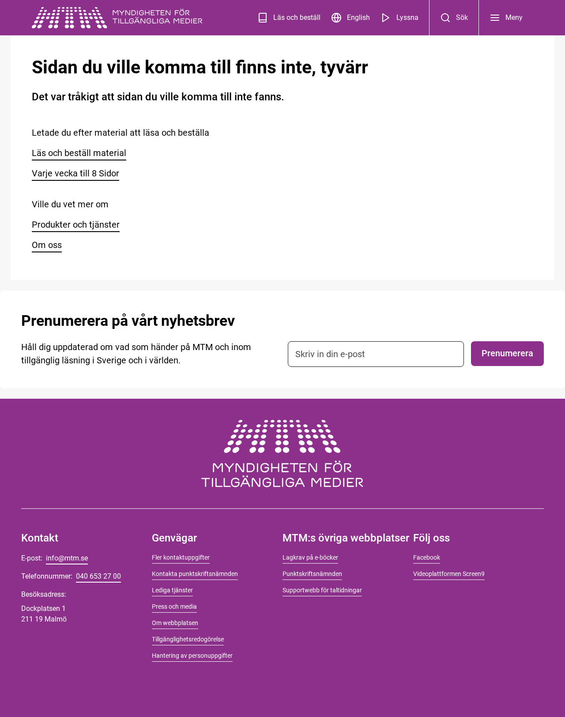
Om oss (47, 245)
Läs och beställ (296, 17)
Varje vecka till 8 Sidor (75, 173)
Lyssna (407, 17)
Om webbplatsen (175, 622)
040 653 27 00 (98, 576)
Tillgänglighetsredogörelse (188, 639)
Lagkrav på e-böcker (310, 557)
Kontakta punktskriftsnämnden (195, 573)
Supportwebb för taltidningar (322, 590)
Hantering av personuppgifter (192, 655)
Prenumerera (507, 353)
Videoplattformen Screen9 (449, 573)
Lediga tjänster (172, 590)
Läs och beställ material (79, 153)
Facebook (426, 557)
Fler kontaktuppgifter (181, 557)
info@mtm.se (67, 558)
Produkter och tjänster (76, 224)
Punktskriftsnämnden (312, 573)
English (358, 17)
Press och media (174, 606)
